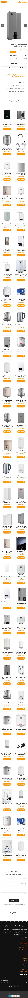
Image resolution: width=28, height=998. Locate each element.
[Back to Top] (1, 994)
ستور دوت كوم (8, 993)
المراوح (25, 952)
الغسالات (25, 960)
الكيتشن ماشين (23, 943)
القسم (25, 61)
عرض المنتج (20, 154)
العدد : (25, 52)
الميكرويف (24, 945)
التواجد (25, 58)
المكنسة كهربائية (23, 947)
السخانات (15, 61)
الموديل (25, 55)
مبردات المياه (24, 954)
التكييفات (25, 958)
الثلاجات (25, 962)
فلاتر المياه (24, 956)
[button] (4, 2)
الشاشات (25, 941)
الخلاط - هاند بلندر (23, 949)
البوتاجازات (24, 964)
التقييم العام (24, 63)
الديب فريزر (24, 969)
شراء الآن (13, 52)
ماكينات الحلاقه (23, 971)
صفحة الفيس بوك (4, 980)
